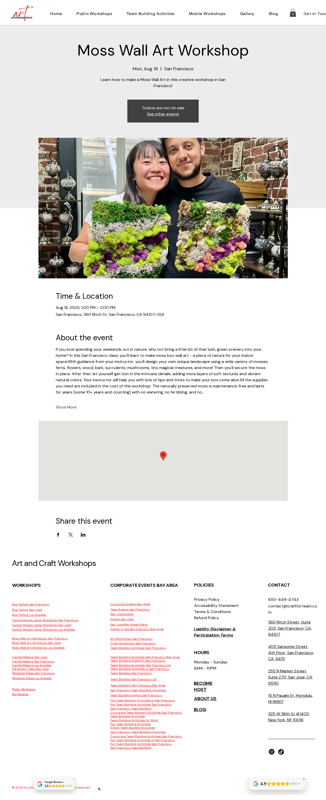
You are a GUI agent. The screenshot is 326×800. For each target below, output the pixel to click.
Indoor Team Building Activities (132, 728)
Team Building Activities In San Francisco (139, 669)
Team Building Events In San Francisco (137, 661)
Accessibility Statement (216, 605)
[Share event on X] (70, 535)
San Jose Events (122, 614)
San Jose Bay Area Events (129, 624)
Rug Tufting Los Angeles (29, 615)
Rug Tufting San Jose (27, 610)
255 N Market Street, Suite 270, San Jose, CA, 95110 (290, 677)
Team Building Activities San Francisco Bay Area (145, 657)
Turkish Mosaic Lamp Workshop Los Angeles (43, 630)
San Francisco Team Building (131, 709)
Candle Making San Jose (29, 657)
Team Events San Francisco (130, 609)
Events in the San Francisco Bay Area (137, 629)
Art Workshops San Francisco (131, 639)
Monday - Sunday (210, 662)
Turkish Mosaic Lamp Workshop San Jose (41, 625)
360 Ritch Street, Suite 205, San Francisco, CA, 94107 (290, 628)
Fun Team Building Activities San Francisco (141, 704)
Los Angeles (32, 678)
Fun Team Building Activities (130, 724)
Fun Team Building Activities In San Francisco (142, 700)
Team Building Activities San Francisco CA (140, 665)
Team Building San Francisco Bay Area (138, 685)
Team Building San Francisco (131, 673)
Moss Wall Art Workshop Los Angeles (38, 648)
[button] (94, 14)
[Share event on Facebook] (58, 535)
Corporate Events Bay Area (130, 604)
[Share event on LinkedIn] (83, 535)
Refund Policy (206, 617)
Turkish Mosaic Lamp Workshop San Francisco (45, 620)
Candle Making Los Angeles (31, 665)
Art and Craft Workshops (54, 563)
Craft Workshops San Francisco (133, 643)
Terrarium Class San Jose (30, 669)
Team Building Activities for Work (134, 720)
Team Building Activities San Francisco (138, 648)
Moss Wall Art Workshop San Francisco (40, 638)
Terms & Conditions (212, 611)
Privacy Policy (207, 599)
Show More (66, 407)
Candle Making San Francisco (33, 661)
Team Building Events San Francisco (136, 695)
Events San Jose (122, 619)
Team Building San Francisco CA (133, 679)
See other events (163, 114)
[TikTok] (281, 751)
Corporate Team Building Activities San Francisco (146, 713)
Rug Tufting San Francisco (30, 604)
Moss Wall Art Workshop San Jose (36, 643)
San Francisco (33, 673)
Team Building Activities (127, 716)
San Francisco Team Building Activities (138, 690)
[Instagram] (271, 751)
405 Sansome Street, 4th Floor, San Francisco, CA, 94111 (291, 652)
